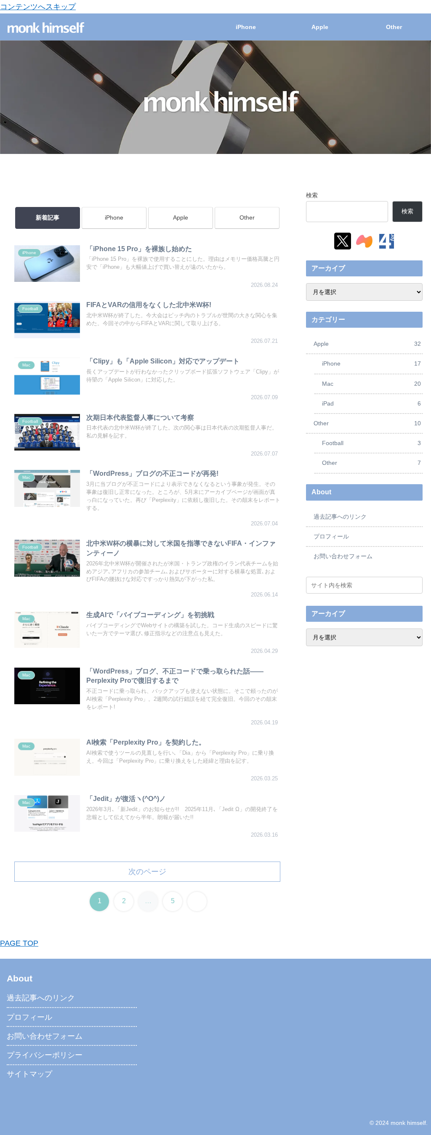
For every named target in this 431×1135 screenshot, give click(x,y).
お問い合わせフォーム (343, 556)
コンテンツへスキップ (38, 7)
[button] (414, 585)
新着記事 (47, 217)
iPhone (114, 217)
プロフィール (331, 536)
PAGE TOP (19, 943)
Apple (180, 217)
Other (247, 217)
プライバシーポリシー (44, 1055)
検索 (312, 195)
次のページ (147, 871)
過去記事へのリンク (340, 516)
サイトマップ (29, 1074)
